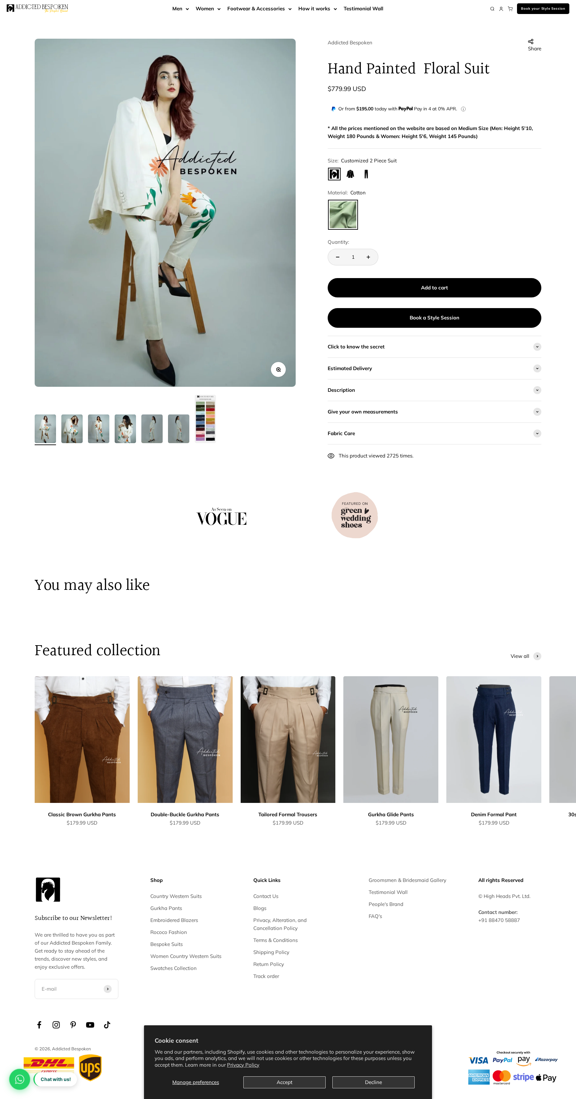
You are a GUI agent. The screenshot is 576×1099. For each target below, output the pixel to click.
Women (205, 8)
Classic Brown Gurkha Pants (82, 814)
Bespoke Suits (166, 944)
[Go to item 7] (205, 420)
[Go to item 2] (72, 429)
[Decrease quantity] (337, 257)
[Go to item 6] (178, 429)
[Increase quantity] (368, 257)
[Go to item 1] (45, 429)
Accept (284, 1082)
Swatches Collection (173, 968)
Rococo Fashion (168, 932)
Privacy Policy (243, 1065)
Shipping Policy (271, 952)
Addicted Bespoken (350, 42)
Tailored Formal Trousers (287, 814)
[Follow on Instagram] (56, 1024)
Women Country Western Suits (185, 956)
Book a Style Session (434, 317)
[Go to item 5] (152, 429)
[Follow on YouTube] (90, 1024)
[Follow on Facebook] (39, 1024)
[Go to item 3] (98, 429)
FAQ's (375, 916)
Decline (373, 1082)
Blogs (259, 908)
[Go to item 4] (125, 429)
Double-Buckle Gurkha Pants (185, 814)
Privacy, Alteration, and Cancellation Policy (280, 924)
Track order (266, 976)
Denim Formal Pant (494, 814)
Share (534, 48)
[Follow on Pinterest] (73, 1024)
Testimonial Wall (363, 8)
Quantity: (338, 242)
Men (177, 8)
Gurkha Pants (166, 908)
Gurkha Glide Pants (391, 814)
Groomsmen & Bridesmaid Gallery (407, 880)
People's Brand (386, 904)
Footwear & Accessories (256, 8)
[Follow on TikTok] (107, 1024)
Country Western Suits (176, 896)
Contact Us (265, 896)
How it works (314, 8)
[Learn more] (463, 109)
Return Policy (268, 964)
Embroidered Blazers (174, 920)
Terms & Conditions (275, 940)
